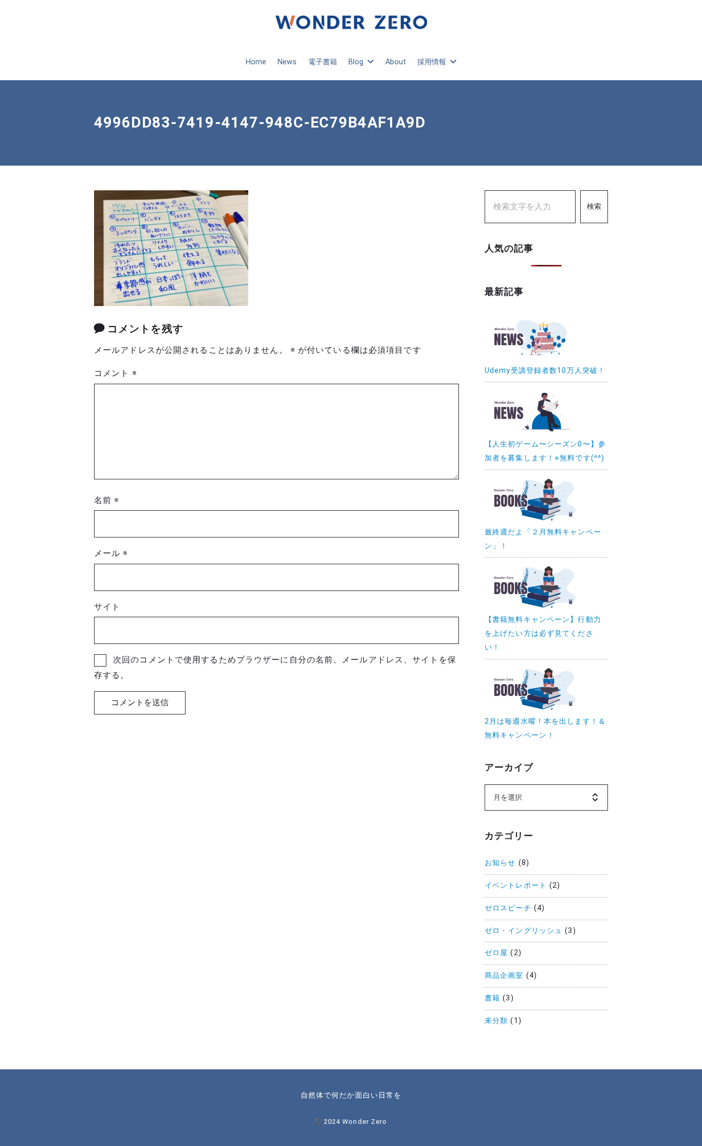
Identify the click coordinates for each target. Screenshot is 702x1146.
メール (111, 553)
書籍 (492, 998)
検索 (594, 206)
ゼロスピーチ (508, 908)
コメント (115, 373)
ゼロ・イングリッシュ (523, 930)
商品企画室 (504, 975)
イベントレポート (516, 885)
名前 (107, 500)
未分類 (496, 1020)
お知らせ (500, 862)
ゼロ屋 (496, 952)
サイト (107, 607)
